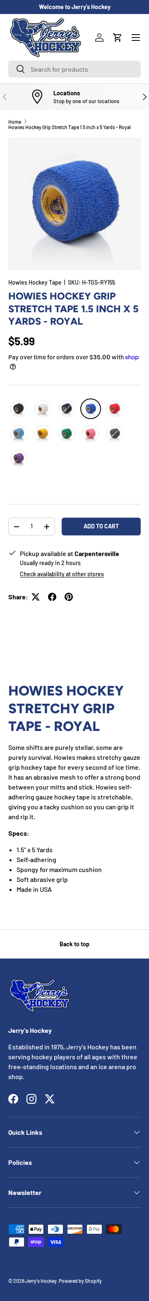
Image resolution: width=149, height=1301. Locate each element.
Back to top (74, 943)
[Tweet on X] (35, 597)
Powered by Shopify (80, 1281)
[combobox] (74, 69)
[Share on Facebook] (52, 597)
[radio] (18, 408)
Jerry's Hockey (41, 1281)
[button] (117, 37)
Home (14, 121)
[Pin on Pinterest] (68, 597)
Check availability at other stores (62, 573)
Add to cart (101, 526)
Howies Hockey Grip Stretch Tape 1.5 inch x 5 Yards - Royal (69, 127)
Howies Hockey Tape (35, 282)
